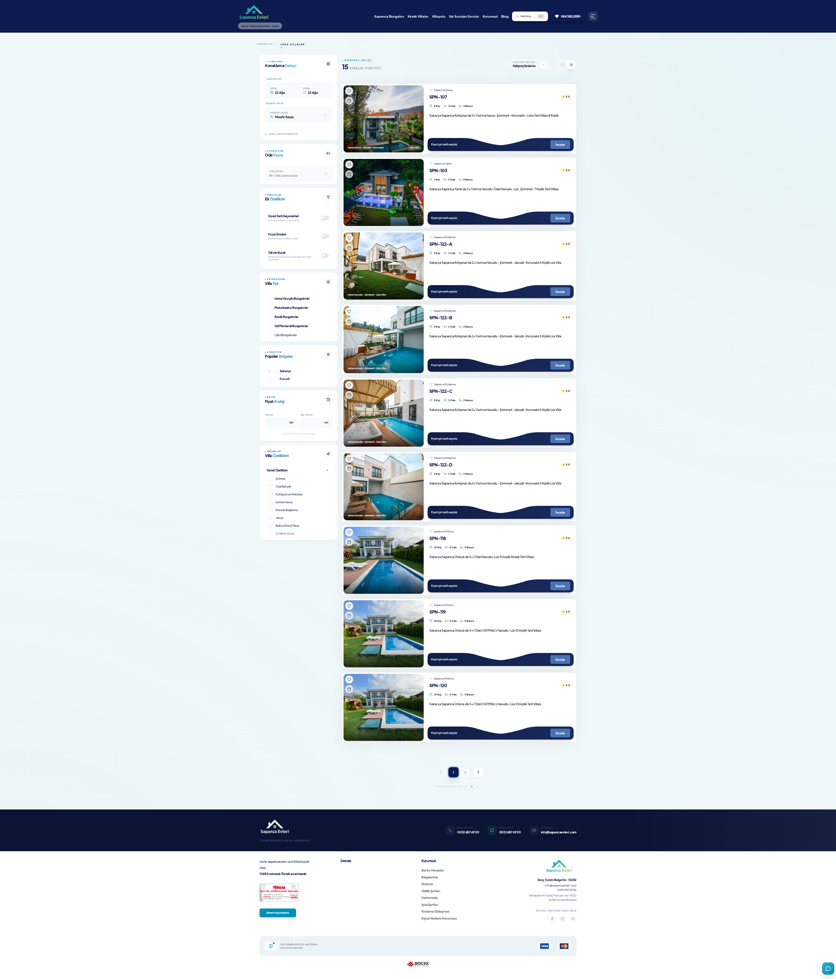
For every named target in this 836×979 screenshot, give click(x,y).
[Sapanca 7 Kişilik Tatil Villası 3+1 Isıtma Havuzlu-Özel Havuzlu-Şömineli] (384, 192)
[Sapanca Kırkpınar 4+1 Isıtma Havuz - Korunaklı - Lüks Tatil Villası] (384, 118)
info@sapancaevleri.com (560, 885)
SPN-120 (438, 685)
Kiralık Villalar (418, 16)
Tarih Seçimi (274, 79)
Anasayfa (265, 44)
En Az (269, 415)
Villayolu (438, 16)
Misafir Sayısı (274, 103)
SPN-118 (437, 538)
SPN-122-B (440, 317)
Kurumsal (490, 16)
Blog (505, 16)
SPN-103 (438, 170)
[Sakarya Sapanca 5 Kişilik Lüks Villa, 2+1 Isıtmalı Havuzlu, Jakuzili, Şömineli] (384, 413)
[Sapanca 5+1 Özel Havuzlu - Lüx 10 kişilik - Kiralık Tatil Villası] (384, 633)
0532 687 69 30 (566, 890)
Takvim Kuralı (276, 252)
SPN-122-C (440, 391)
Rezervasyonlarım (277, 912)
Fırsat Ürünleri (277, 234)
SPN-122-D (440, 464)
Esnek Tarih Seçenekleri (283, 216)
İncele (560, 144)
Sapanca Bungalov (389, 16)
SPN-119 (437, 611)
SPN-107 (438, 96)
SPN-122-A (440, 244)
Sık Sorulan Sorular (464, 16)
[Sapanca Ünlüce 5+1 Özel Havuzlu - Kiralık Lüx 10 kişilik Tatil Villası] (384, 707)
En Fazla (307, 415)
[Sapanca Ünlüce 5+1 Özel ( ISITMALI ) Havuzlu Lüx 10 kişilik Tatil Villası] (384, 560)
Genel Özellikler (277, 470)
